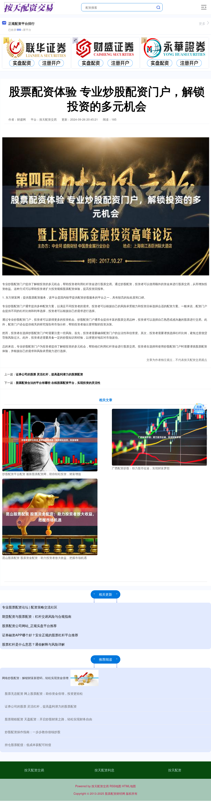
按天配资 (174, 770)
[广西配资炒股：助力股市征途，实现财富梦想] (159, 437)
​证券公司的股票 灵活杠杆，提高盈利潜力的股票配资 (41, 706)
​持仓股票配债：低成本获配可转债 (28, 744)
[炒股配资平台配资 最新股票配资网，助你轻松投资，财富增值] (49, 439)
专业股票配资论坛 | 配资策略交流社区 (29, 607)
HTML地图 (129, 786)
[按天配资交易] (29, 7)
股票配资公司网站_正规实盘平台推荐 (29, 625)
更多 (202, 23)
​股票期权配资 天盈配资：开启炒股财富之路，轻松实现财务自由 (48, 719)
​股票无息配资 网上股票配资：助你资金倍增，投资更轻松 (44, 693)
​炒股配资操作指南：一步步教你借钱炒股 (32, 732)
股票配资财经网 (115, 793)
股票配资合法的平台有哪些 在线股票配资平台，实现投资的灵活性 (58, 383)
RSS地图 (115, 786)
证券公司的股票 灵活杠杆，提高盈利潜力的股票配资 (49, 374)
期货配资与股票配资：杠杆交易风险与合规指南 (36, 616)
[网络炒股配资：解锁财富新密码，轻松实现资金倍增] (84, 678)
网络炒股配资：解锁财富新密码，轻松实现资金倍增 (35, 678)
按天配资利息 (104, 770)
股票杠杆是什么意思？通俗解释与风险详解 (33, 644)
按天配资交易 (34, 770)
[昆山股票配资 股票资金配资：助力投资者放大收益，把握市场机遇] (49, 516)
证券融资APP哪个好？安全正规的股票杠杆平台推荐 (40, 635)
